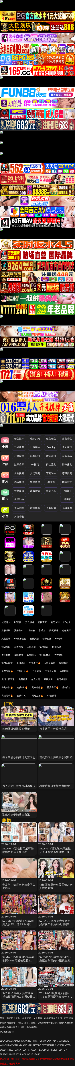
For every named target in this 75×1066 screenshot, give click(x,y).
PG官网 (18, 622)
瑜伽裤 (51, 481)
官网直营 (42, 622)
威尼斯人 (5, 622)
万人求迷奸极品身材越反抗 (18, 786)
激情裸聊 (63, 663)
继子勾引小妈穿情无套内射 (18, 757)
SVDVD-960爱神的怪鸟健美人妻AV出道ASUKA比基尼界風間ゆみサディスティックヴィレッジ (18, 926)
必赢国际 (66, 630)
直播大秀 (48, 679)
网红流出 (51, 464)
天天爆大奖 (50, 671)
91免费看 (51, 695)
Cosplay (51, 447)
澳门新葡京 (45, 654)
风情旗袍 (19, 481)
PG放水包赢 (20, 638)
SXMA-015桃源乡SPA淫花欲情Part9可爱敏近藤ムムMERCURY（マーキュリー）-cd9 (18, 962)
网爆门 (67, 490)
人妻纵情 (51, 508)
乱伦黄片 (44, 646)
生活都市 (19, 508)
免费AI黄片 (22, 695)
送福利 (32, 630)
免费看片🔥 (35, 663)
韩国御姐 (35, 456)
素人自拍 (67, 447)
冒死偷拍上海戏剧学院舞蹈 (55, 757)
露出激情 (35, 490)
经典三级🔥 (7, 687)
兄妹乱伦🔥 (37, 687)
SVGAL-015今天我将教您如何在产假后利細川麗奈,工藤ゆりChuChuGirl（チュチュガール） (54, 926)
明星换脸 (35, 481)
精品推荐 (19, 438)
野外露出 (67, 464)
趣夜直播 (5, 654)
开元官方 (36, 671)
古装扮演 (19, 473)
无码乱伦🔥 (23, 671)
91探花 (35, 464)
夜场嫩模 (18, 654)
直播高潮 (34, 638)
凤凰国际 (5, 638)
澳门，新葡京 (8, 679)
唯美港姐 (51, 456)
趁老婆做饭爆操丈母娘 (16, 728)
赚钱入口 (66, 687)
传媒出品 (19, 499)
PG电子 (67, 622)
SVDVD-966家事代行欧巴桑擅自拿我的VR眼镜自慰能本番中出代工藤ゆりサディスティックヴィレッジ (55, 962)
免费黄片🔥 (7, 671)
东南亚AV (67, 456)
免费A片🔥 (22, 687)
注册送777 (19, 630)
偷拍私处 (56, 646)
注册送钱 (5, 630)
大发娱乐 (58, 654)
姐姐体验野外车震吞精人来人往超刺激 (55, 886)
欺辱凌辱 (19, 464)
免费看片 (23, 679)
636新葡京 (49, 663)
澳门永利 (55, 622)
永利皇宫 (20, 663)
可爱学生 (51, 473)
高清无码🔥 (7, 695)
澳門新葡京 (7, 663)
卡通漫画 (19, 490)
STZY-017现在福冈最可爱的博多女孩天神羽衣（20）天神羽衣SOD (18, 852)
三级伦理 (19, 447)
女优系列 (35, 473)
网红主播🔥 (38, 695)
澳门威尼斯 (62, 679)
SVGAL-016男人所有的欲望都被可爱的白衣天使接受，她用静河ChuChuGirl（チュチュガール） (17, 998)
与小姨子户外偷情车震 (53, 728)
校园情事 (35, 508)
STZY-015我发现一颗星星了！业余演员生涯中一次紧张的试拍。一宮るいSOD (55, 852)
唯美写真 (51, 490)
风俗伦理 (67, 508)
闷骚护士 (67, 481)
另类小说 (19, 516)
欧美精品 (51, 438)
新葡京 (42, 630)
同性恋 (67, 499)
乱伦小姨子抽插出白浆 (16, 814)
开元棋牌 (29, 622)
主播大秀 (18, 646)
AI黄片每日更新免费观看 (54, 786)
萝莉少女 (67, 438)
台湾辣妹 (19, 456)
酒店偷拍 (5, 646)
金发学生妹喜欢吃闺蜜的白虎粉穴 (18, 886)
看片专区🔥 (53, 687)
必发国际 (31, 654)
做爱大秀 (35, 679)
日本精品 (35, 447)
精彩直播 (46, 638)
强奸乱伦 (35, 438)
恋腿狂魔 (67, 473)
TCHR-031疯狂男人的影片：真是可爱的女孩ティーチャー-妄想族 (55, 996)
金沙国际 (64, 671)
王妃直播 (31, 646)
